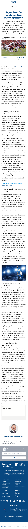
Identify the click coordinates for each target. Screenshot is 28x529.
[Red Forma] (5, 510)
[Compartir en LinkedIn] (21, 57)
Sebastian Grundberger (10, 37)
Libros (16, 484)
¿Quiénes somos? (19, 492)
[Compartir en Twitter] (17, 57)
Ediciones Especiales (20, 486)
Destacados (5, 487)
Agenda (14, 6)
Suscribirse (14, 458)
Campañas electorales (7, 185)
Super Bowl (18, 67)
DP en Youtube (6, 496)
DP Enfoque (17, 483)
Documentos (18, 481)
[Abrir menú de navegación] (2, 2)
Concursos (17, 493)
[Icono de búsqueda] (25, 2)
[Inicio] (14, 1)
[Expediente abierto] (23, 510)
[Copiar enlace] (24, 57)
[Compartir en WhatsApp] (15, 57)
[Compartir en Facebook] (19, 57)
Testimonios (5, 486)
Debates (4, 484)
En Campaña (5, 495)
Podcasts (4, 492)
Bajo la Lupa (5, 493)
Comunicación (6, 483)
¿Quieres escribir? (19, 495)
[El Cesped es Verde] (14, 510)
